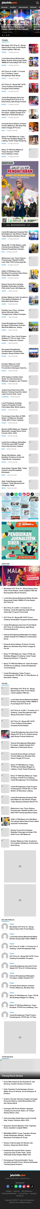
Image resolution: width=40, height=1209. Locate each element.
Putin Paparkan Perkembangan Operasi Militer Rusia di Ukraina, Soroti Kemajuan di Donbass (20, 1091)
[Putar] (4, 225)
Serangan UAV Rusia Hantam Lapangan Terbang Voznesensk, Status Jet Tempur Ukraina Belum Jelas (19, 1111)
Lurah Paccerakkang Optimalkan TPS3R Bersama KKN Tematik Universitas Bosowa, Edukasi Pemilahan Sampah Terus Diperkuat (14, 446)
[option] (16, 23)
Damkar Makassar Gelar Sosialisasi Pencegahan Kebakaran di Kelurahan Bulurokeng (15, 299)
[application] (20, 194)
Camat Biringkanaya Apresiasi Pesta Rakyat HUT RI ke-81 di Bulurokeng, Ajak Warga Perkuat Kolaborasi (14, 101)
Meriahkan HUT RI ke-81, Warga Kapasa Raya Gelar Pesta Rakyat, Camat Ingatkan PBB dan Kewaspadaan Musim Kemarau (14, 48)
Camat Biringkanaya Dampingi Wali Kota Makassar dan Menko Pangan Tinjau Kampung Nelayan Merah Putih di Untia (15, 235)
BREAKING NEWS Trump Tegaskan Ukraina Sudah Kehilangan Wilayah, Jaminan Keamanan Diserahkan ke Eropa (20, 1135)
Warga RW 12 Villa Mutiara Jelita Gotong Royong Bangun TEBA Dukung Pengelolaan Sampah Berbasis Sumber (14, 248)
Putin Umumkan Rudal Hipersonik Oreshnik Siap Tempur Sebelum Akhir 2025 (20, 1119)
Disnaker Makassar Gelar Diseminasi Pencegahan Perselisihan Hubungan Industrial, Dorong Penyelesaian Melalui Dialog (14, 368)
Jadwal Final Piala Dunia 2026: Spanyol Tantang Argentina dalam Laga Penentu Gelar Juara (14, 392)
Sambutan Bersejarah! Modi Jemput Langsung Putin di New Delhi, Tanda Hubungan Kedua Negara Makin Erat (17, 1153)
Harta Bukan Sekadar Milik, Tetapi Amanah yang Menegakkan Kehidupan (14, 470)
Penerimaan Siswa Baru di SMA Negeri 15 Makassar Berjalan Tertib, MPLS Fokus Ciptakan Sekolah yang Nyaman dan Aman (14, 419)
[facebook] (7, 494)
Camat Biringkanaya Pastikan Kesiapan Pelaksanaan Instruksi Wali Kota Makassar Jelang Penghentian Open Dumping (13, 326)
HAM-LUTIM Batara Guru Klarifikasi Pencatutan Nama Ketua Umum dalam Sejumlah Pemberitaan (14, 274)
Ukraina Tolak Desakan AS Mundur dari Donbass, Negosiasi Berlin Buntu (18, 1144)
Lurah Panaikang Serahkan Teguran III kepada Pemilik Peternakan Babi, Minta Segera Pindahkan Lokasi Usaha (13, 406)
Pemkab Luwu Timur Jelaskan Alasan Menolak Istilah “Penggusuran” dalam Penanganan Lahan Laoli (15, 313)
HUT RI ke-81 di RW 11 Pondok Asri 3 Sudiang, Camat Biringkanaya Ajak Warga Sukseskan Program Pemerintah (14, 74)
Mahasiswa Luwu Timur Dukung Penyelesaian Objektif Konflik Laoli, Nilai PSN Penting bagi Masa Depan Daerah (14, 261)
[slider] (18, 225)
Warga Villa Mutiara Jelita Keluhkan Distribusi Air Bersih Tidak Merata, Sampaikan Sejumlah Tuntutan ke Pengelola (14, 458)
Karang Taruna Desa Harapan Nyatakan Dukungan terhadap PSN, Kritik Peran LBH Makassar (14, 286)
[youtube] (28, 494)
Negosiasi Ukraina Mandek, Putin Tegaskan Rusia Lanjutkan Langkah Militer (20, 1127)
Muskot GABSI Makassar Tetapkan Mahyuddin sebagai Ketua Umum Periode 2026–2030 (14, 431)
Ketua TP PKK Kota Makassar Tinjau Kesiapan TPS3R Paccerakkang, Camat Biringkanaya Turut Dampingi (12, 153)
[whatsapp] (16, 494)
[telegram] (20, 494)
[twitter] (12, 494)
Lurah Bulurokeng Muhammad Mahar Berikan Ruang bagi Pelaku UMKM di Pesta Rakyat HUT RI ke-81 (15, 26)
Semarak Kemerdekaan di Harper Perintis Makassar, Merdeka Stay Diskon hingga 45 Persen (14, 126)
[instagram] (24, 494)
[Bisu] (32, 225)
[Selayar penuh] (36, 225)
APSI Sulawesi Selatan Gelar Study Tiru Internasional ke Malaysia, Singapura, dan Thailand (14, 379)
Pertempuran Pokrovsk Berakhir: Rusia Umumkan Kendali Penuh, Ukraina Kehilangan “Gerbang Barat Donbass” (21, 1162)
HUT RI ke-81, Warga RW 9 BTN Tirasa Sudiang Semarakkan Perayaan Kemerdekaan (13, 87)
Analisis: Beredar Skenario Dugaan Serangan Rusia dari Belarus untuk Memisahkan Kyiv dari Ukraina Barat (21, 1101)
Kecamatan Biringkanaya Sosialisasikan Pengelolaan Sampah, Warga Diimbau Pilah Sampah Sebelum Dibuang (13, 352)
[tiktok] (32, 494)
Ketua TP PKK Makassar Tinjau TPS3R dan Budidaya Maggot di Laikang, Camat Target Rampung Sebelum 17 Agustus (14, 140)
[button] (20, 194)
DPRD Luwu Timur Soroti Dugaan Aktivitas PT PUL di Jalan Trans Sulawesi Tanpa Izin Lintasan (14, 338)
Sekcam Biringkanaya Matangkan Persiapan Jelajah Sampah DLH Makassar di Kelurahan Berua (14, 113)
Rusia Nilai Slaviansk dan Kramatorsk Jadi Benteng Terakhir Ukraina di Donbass (19, 1083)
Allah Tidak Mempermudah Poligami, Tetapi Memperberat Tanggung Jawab (13, 483)
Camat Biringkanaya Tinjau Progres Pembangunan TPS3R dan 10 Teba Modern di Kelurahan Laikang (21, 675)
